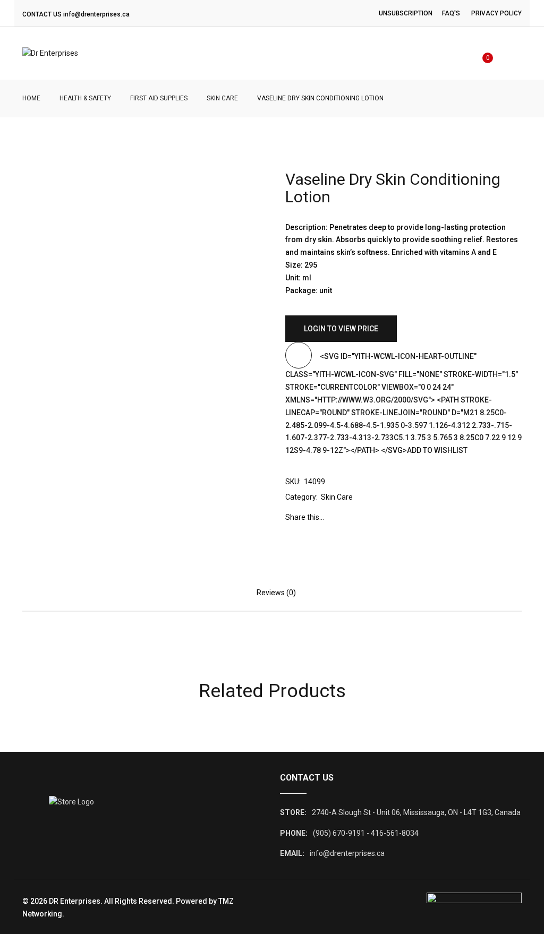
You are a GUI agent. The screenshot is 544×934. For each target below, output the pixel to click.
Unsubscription (405, 13)
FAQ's (451, 13)
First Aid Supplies (159, 98)
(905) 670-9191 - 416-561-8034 (366, 833)
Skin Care (222, 98)
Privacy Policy (496, 13)
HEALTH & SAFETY (85, 98)
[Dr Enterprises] (50, 53)
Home (31, 98)
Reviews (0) (276, 592)
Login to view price (341, 328)
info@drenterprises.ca (96, 14)
